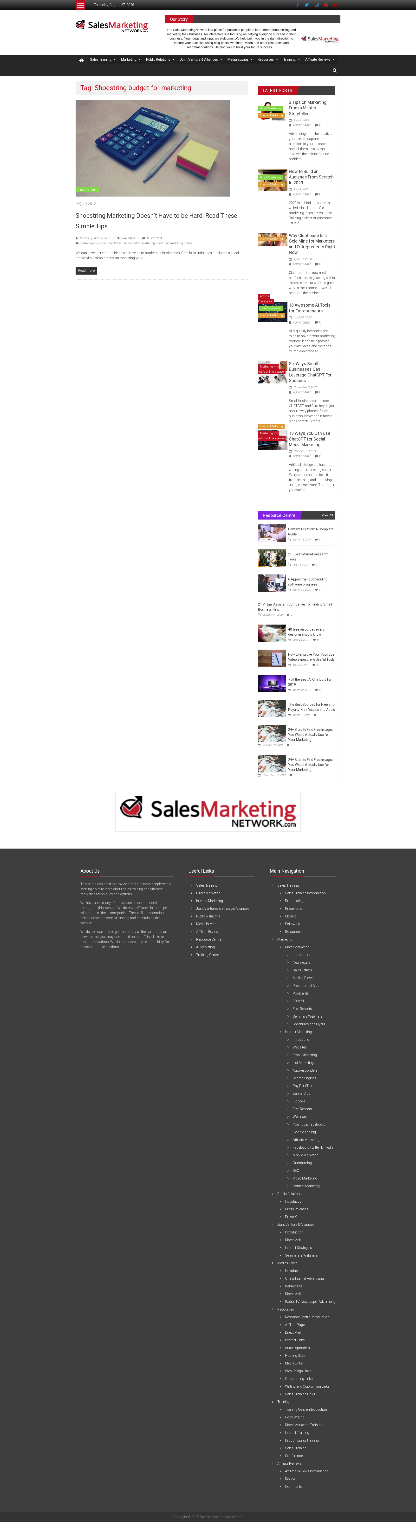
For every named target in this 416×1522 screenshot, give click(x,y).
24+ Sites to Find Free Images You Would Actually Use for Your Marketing (310, 735)
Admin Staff (301, 125)
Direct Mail (293, 1240)
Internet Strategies (298, 1248)
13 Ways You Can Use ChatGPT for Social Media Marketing (309, 439)
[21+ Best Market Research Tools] (272, 558)
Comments (293, 1487)
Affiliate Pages (295, 1325)
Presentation (294, 908)
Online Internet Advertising (304, 1278)
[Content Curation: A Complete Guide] (272, 533)
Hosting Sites (295, 1355)
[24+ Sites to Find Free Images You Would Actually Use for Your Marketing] (272, 733)
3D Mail (298, 1001)
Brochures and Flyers (309, 1024)
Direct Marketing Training (303, 1425)
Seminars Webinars (308, 1016)
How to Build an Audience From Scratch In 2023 (311, 177)
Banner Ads (301, 1093)
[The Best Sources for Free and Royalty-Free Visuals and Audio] (272, 708)
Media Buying (238, 59)
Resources (266, 59)
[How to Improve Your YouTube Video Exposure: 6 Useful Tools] (272, 658)
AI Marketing (205, 947)
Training (289, 59)
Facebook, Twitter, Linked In (313, 1147)
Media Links (294, 1363)
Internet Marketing (271, 115)
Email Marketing (305, 1055)
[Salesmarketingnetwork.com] (82, 61)
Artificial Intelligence (265, 299)
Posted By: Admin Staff (94, 238)
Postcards (301, 993)
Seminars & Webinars (301, 1255)
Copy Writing (294, 1417)
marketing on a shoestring (96, 243)
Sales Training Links (300, 1394)
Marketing (128, 59)
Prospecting (294, 901)
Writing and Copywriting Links (307, 1386)
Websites (300, 1047)
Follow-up (292, 924)
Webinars (300, 1117)
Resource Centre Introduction (307, 1317)
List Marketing (303, 1063)
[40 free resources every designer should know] (272, 633)
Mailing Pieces (303, 978)
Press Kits (292, 1217)
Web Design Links (298, 1371)
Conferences (295, 1456)
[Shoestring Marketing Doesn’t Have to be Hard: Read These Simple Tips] (153, 148)
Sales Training (100, 59)
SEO (296, 1171)
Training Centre (207, 955)
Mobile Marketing (305, 1155)
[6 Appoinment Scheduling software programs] (272, 583)
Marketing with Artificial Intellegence (271, 369)
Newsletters (302, 962)
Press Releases (296, 1209)
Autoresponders (305, 1070)
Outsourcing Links (299, 1379)
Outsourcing (302, 1163)
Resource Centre (208, 939)
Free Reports (302, 1009)
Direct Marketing (88, 189)
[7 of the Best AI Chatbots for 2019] (272, 683)
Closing (291, 916)
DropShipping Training (302, 1440)
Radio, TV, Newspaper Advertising (310, 1302)
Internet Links (295, 1340)
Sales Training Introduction (305, 893)
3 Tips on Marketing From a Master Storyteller (307, 108)
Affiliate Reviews (318, 59)
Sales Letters (302, 970)
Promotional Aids (306, 986)
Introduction (302, 955)
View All (327, 515)
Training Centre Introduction (306, 1409)
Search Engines (304, 1078)
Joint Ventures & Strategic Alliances (222, 908)
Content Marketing (306, 1186)
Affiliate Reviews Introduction (307, 1471)
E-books (299, 1101)
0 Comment (154, 238)
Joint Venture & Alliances (199, 59)
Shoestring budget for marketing (134, 243)
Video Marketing (305, 1178)
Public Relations (158, 59)
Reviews (291, 1479)
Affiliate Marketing (306, 1140)
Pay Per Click (302, 1086)
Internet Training (297, 1433)
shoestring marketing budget (174, 243)
